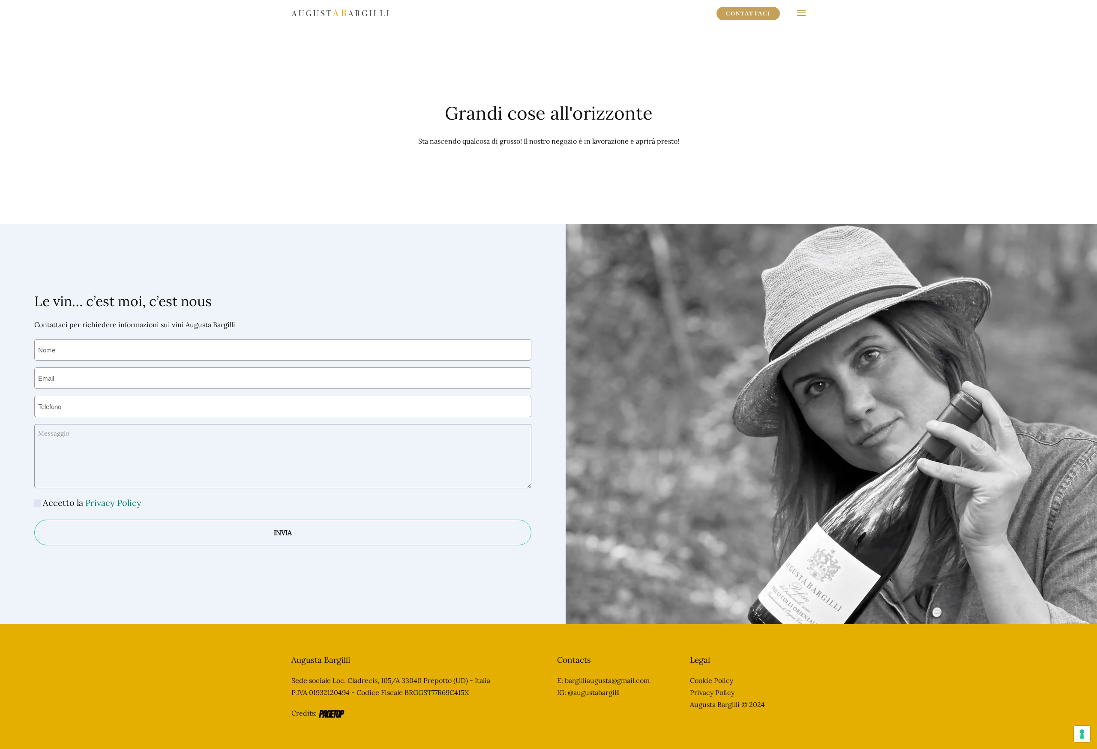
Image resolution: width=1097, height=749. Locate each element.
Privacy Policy (113, 502)
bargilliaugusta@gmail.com (607, 680)
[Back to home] (340, 13)
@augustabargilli (594, 692)
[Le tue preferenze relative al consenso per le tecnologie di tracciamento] (1082, 734)
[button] (801, 13)
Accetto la (92, 502)
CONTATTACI (748, 13)
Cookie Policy (711, 680)
